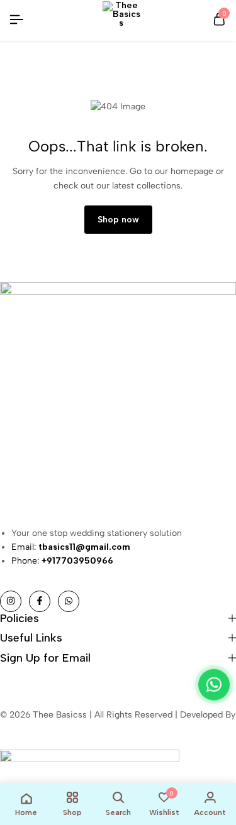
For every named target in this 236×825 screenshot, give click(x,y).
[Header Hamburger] (16, 20)
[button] (214, 685)
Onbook (15, 729)
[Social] (10, 601)
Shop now (118, 219)
